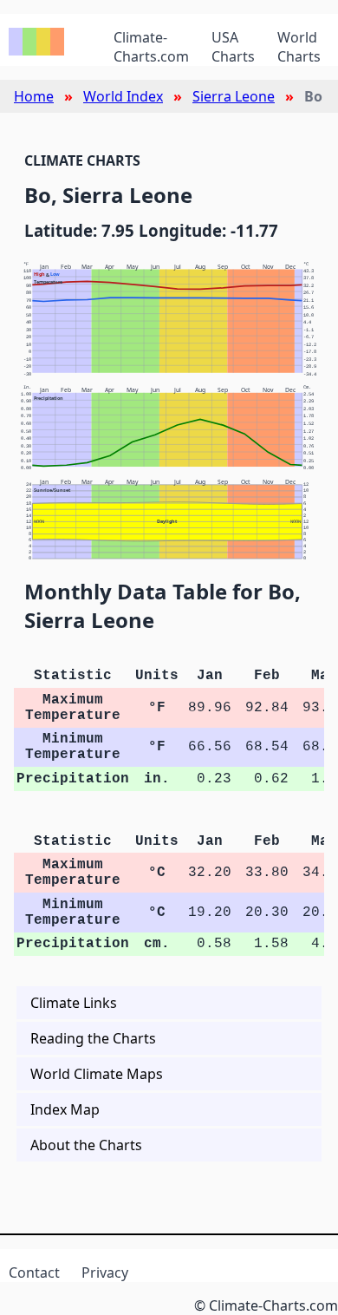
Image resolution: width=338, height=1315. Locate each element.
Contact (34, 1272)
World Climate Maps (96, 1073)
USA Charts (233, 47)
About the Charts (86, 1145)
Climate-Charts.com (151, 47)
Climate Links (73, 1002)
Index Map (65, 1109)
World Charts (299, 47)
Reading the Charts (93, 1038)
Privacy (104, 1272)
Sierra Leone (233, 96)
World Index (123, 96)
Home (34, 96)
